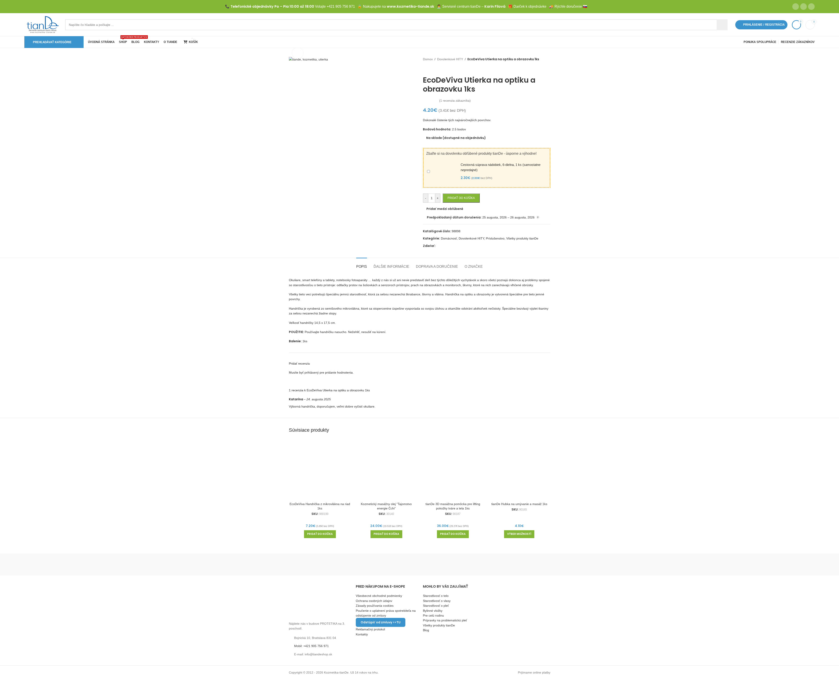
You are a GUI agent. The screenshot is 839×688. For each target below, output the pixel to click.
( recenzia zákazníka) (455, 100)
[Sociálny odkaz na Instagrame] (803, 6)
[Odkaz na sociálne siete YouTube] (811, 6)
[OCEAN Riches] (419, 564)
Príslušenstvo (495, 238)
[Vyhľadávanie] (722, 24)
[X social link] (443, 246)
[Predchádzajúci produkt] (425, 68)
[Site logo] (42, 24)
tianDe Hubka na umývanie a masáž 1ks (519, 504)
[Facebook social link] (795, 6)
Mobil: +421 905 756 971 (311, 646)
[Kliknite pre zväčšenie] (297, 53)
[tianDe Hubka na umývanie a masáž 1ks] (519, 469)
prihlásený (311, 372)
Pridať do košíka (461, 198)
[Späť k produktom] (430, 68)
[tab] (361, 264)
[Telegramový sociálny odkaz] (448, 246)
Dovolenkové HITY (450, 59)
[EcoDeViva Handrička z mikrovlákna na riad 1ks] (320, 469)
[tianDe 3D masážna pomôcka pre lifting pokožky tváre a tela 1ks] (453, 469)
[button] (320, 534)
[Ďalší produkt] (436, 68)
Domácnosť (449, 238)
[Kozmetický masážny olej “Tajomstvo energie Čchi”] (386, 469)
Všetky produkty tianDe (522, 238)
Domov (428, 59)
